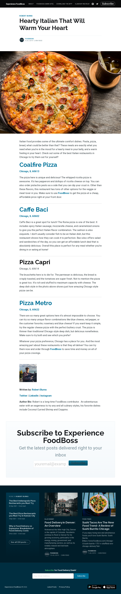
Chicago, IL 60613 (29, 171)
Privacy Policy (64, 587)
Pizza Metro (35, 302)
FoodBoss (29, 39)
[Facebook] (93, 3)
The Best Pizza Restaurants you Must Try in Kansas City (22, 514)
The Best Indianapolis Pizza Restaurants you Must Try (22, 502)
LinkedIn (33, 395)
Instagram (46, 395)
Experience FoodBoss (15, 4)
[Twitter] (98, 3)
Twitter (23, 395)
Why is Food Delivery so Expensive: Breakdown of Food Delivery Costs (21, 528)
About (31, 4)
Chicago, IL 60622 (29, 309)
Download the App (64, 4)
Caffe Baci (33, 209)
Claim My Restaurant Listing (87, 4)
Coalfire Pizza (38, 164)
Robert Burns (25, 16)
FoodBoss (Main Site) (45, 4)
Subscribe (108, 3)
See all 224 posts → (20, 542)
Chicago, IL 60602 (29, 216)
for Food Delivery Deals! (60, 570)
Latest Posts (52, 587)
